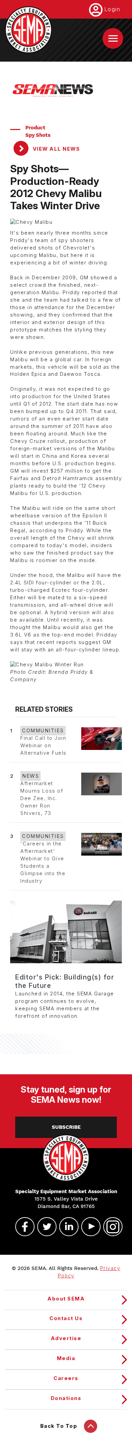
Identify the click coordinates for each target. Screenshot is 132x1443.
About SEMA (66, 1299)
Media (66, 1358)
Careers (66, 1378)
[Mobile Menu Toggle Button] (113, 38)
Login (112, 9)
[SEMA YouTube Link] (88, 1226)
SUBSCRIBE (66, 1127)
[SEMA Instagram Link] (110, 1226)
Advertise (66, 1338)
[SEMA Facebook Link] (22, 1226)
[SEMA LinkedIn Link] (66, 1226)
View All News (55, 149)
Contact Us (66, 1318)
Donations (66, 1398)
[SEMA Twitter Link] (44, 1226)
